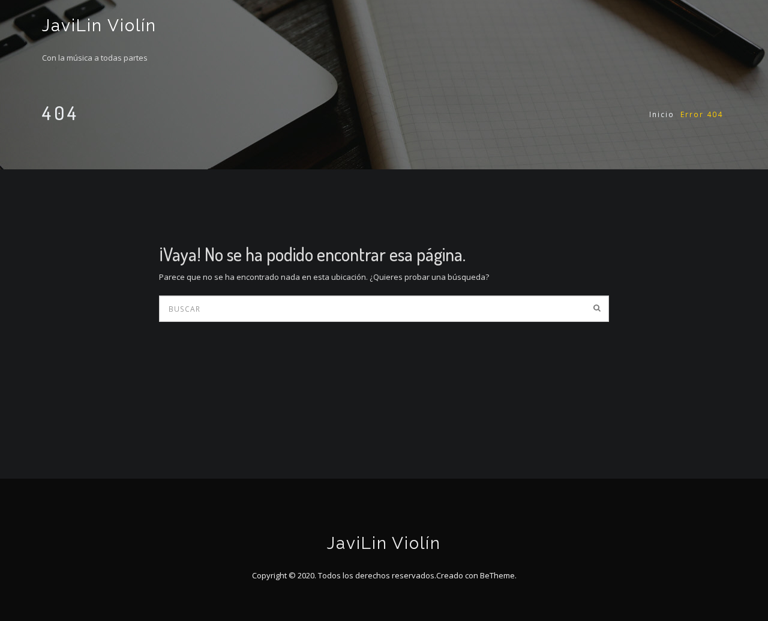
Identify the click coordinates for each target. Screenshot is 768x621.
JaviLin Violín (99, 25)
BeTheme (497, 575)
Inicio (661, 114)
